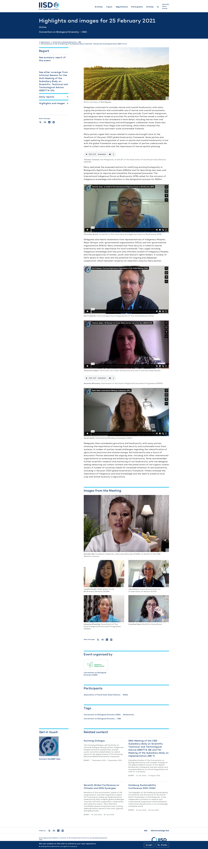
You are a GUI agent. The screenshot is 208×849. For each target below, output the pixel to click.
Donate (164, 8)
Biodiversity (128, 714)
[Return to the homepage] (49, 6)
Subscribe (165, 4)
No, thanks (162, 845)
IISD (146, 830)
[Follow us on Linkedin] (58, 831)
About (164, 6)
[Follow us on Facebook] (54, 831)
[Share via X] (40, 122)
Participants (137, 7)
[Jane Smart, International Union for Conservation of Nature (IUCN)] (148, 573)
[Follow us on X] (49, 831)
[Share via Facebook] (45, 122)
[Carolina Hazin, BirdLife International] (148, 608)
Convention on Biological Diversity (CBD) (102, 714)
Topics (109, 7)
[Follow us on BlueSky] (63, 831)
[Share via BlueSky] (54, 122)
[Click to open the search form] (157, 7)
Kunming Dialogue (94, 740)
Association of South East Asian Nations (102, 695)
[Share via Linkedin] (49, 122)
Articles (150, 7)
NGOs (125, 695)
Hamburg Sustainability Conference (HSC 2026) (142, 787)
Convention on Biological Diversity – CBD (63, 31)
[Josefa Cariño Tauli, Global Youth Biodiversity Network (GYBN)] (104, 573)
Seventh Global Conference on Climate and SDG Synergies (101, 787)
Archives (99, 7)
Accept (149, 845)
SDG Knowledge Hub (160, 830)
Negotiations (122, 7)
